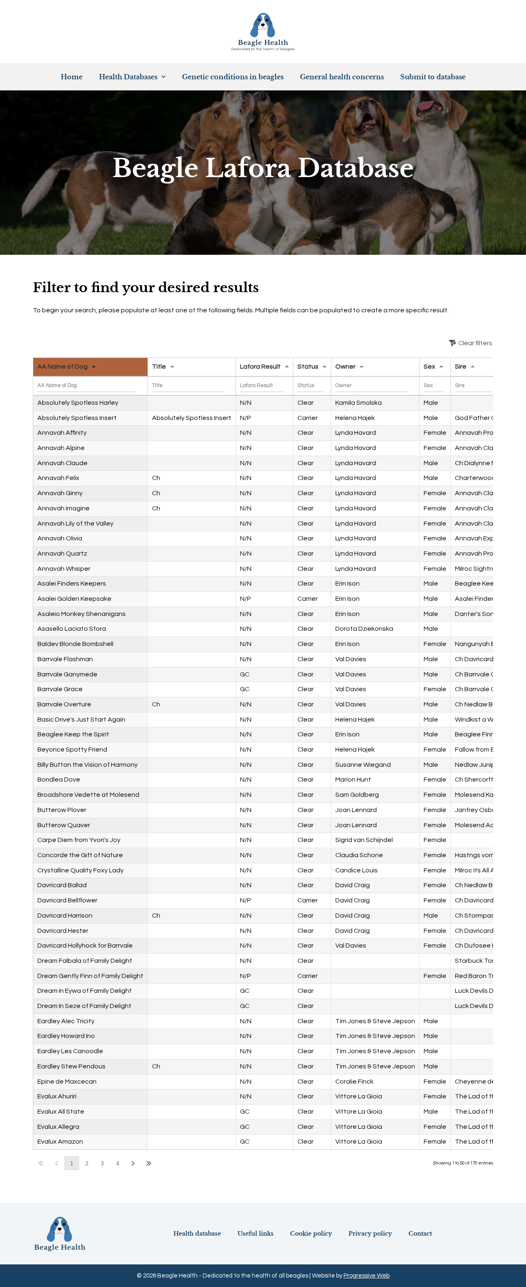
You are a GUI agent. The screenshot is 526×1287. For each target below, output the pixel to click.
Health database (197, 1233)
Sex (429, 366)
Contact (420, 1233)
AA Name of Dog (62, 366)
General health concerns (342, 77)
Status (308, 366)
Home (72, 77)
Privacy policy (370, 1233)
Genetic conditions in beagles (233, 77)
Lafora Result (260, 366)
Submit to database (433, 77)
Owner (345, 366)
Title (159, 366)
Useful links (256, 1233)
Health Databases (128, 77)
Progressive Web (367, 1276)
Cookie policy (311, 1233)
